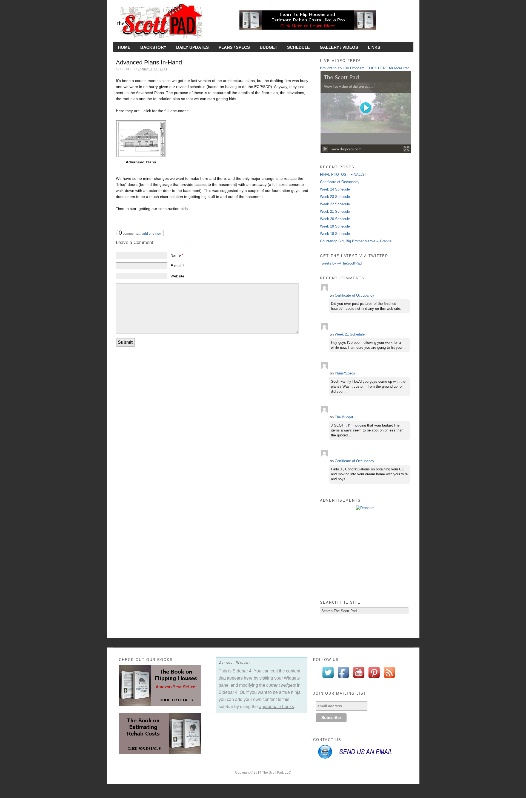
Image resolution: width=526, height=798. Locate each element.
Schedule (298, 47)
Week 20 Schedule (335, 219)
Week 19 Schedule (335, 226)
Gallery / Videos (339, 47)
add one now (152, 233)
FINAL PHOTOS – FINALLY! (343, 174)
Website (177, 276)
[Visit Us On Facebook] (343, 679)
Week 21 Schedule (335, 211)
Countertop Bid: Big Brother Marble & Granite (355, 241)
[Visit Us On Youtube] (358, 679)
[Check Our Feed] (389, 679)
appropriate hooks (276, 706)
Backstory (153, 47)
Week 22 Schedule (335, 204)
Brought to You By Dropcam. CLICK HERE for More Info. (365, 68)
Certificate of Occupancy (339, 182)
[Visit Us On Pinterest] (374, 679)
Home (124, 47)
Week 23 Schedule (335, 197)
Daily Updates (192, 47)
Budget (268, 47)
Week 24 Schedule (335, 189)
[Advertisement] (365, 554)
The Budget (344, 417)
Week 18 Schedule (335, 234)
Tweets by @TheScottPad (341, 263)
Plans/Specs (345, 373)
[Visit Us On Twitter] (328, 679)
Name (176, 255)
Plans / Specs (234, 47)
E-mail (177, 265)
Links (374, 47)
